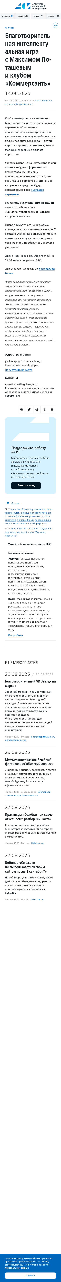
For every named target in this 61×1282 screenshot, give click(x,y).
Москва (15, 503)
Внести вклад (26, 485)
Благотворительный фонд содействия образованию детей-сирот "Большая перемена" (28, 532)
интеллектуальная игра (30, 516)
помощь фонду (25, 520)
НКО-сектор (37, 843)
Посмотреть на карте (18, 369)
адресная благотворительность (28, 509)
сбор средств (39, 523)
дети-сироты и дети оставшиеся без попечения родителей (29, 513)
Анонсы (9, 27)
